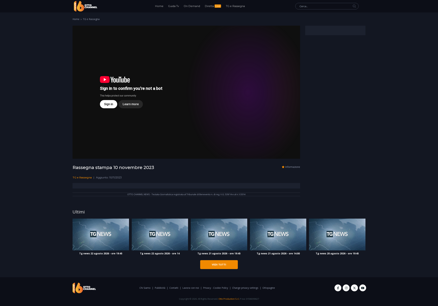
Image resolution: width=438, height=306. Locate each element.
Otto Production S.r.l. (229, 298)
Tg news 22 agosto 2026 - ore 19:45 (100, 253)
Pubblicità (160, 287)
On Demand (192, 6)
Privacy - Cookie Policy (215, 287)
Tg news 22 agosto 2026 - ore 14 (160, 253)
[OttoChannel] (85, 6)
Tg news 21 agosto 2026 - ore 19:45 (219, 253)
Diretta (212, 6)
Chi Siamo (145, 287)
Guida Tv (173, 6)
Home (159, 6)
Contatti (173, 287)
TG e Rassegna (235, 6)
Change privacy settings (245, 287)
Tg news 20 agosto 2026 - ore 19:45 (337, 253)
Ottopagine (268, 287)
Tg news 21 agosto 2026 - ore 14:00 (278, 253)
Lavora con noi (190, 287)
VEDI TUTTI (219, 264)
